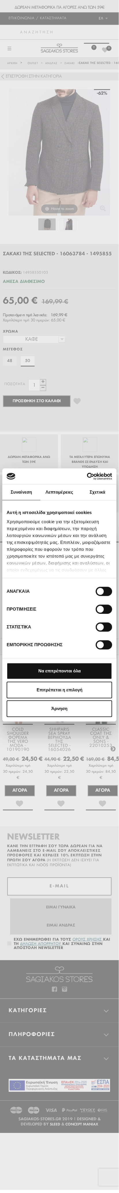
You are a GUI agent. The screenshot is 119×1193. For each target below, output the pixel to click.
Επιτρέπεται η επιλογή (59, 689)
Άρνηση (59, 708)
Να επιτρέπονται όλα (59, 670)
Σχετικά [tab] (97, 492)
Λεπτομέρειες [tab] (59, 492)
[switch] (98, 607)
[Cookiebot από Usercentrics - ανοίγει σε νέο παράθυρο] (87, 476)
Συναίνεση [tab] (21, 492)
